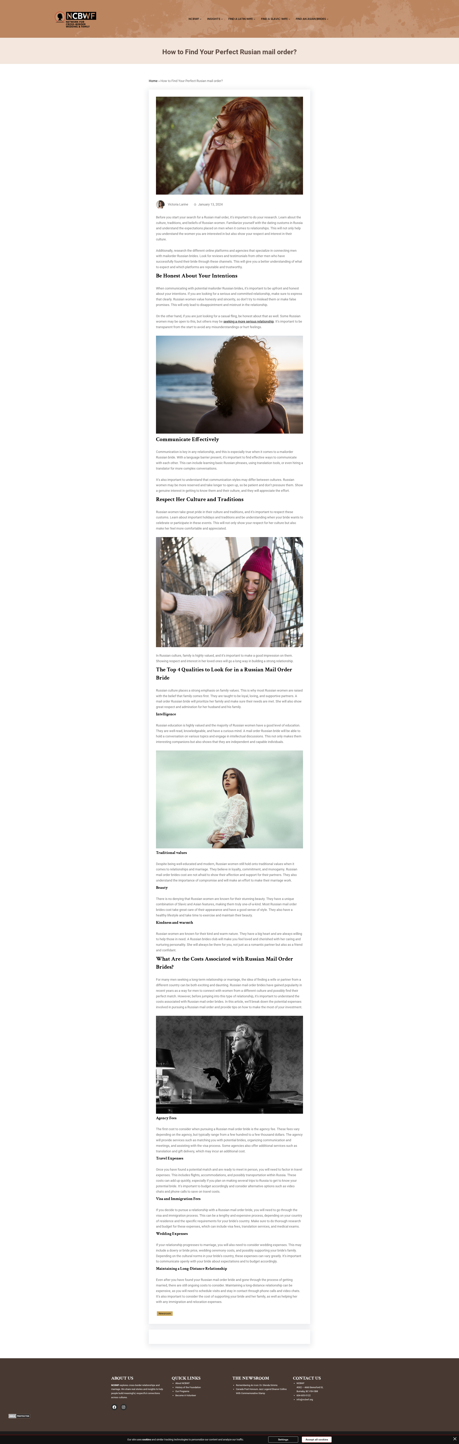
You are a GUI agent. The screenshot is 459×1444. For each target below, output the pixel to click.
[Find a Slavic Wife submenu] (289, 19)
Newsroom (165, 1313)
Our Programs (182, 1391)
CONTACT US (307, 1378)
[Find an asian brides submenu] (327, 19)
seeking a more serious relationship (248, 321)
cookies (146, 1439)
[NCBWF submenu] (201, 19)
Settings (283, 1439)
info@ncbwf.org (305, 1399)
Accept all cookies (317, 1439)
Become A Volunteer (185, 1395)
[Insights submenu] (222, 19)
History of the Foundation (188, 1387)
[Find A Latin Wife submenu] (254, 19)
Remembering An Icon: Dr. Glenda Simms (257, 1385)
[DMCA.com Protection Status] (19, 1417)
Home (153, 81)
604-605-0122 (304, 1395)
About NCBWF (182, 1383)
